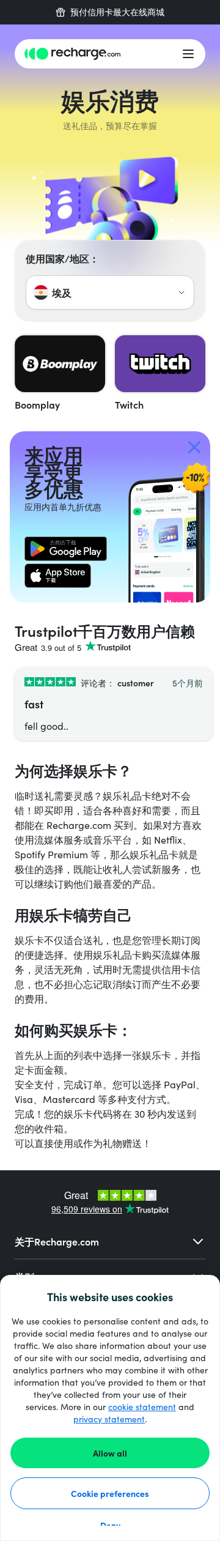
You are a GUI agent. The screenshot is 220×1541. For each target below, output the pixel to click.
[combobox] (110, 292)
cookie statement (142, 1407)
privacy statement (109, 1419)
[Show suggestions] (181, 292)
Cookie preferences (110, 1493)
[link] (65, 549)
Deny (110, 1525)
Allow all (110, 1453)
